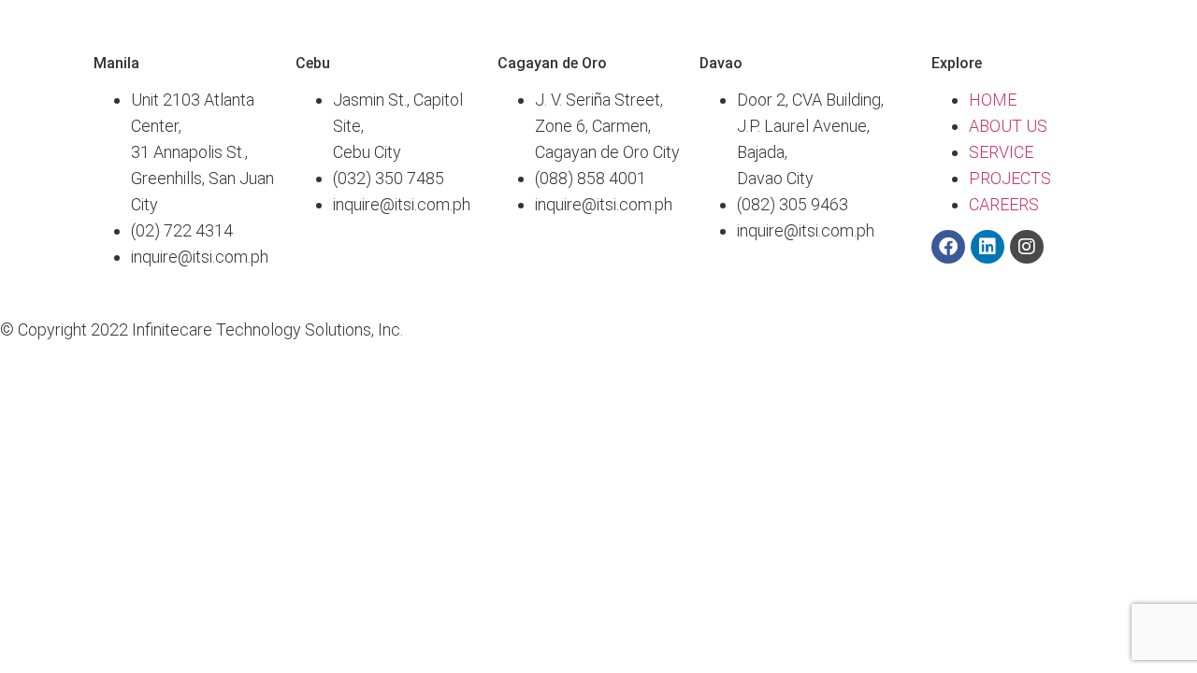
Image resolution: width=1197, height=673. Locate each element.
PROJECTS (1010, 178)
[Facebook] (948, 247)
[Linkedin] (987, 247)
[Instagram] (1027, 247)
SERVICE (1001, 152)
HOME (993, 99)
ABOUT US (1008, 126)
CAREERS (1004, 204)
